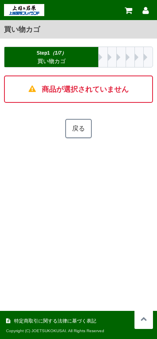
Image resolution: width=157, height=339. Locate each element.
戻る (78, 128)
